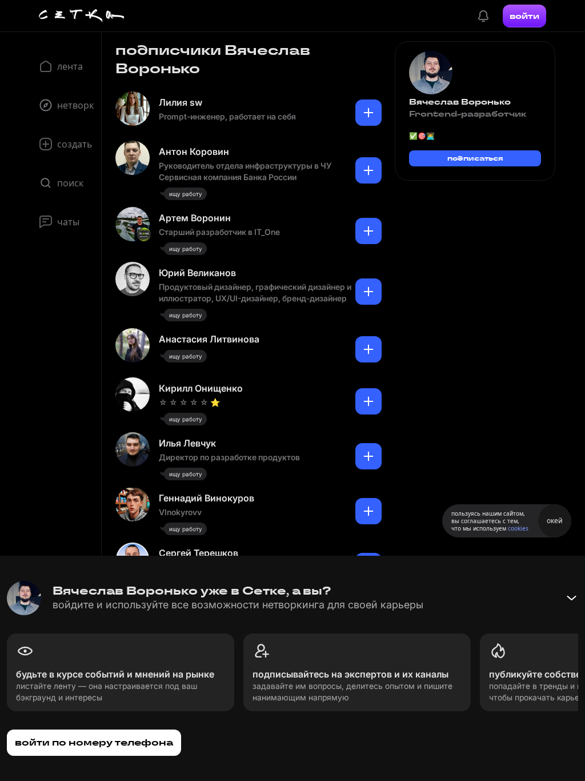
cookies (518, 528)
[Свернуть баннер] (571, 598)
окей (555, 520)
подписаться (475, 158)
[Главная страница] (82, 16)
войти (524, 16)
